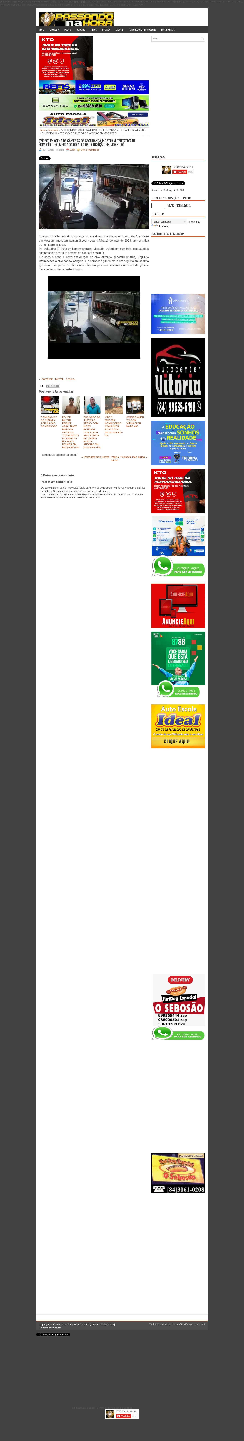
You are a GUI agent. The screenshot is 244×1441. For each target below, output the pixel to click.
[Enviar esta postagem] (41, 385)
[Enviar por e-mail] (47, 386)
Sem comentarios (90, 149)
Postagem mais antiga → (134, 457)
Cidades (54, 29)
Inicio (41, 29)
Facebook (47, 379)
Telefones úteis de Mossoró (142, 29)
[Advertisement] (178, 97)
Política (106, 29)
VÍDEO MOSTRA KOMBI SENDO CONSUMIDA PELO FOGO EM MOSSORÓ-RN (114, 426)
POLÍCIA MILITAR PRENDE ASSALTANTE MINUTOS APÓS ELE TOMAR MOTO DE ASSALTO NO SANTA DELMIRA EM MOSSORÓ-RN (70, 432)
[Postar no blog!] (51, 386)
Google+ (70, 379)
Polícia (67, 29)
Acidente (81, 29)
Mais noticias (168, 29)
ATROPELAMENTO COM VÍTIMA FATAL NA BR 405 (135, 422)
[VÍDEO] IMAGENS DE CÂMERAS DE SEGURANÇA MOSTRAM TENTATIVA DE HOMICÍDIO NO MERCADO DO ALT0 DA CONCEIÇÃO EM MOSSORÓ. (87, 143)
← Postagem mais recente (95, 457)
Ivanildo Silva (178, 1324)
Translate (163, 226)
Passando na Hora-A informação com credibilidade (86, 1324)
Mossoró (53, 130)
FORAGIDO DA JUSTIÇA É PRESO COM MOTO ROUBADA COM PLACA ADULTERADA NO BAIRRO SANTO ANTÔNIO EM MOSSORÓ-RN (92, 432)
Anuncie (119, 29)
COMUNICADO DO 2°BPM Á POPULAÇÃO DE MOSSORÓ (49, 422)
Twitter (59, 379)
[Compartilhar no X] (54, 386)
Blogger (56, 1328)
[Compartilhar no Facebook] (57, 386)
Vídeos (93, 29)
